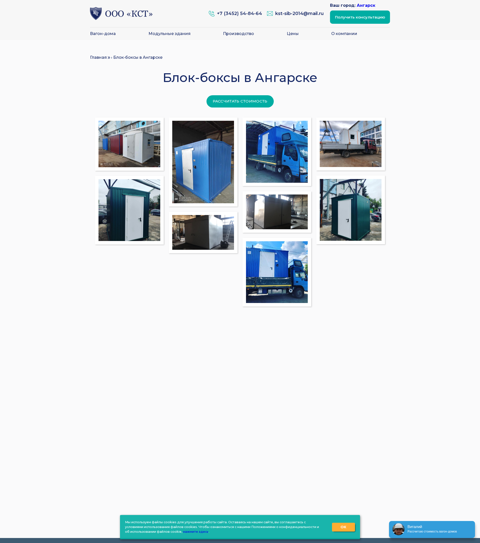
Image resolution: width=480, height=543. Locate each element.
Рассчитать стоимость (240, 101)
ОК (343, 527)
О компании (344, 34)
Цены (293, 34)
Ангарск (366, 5)
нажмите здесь (195, 532)
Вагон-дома (103, 34)
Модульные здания (169, 34)
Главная (98, 57)
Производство (238, 34)
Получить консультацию (360, 17)
